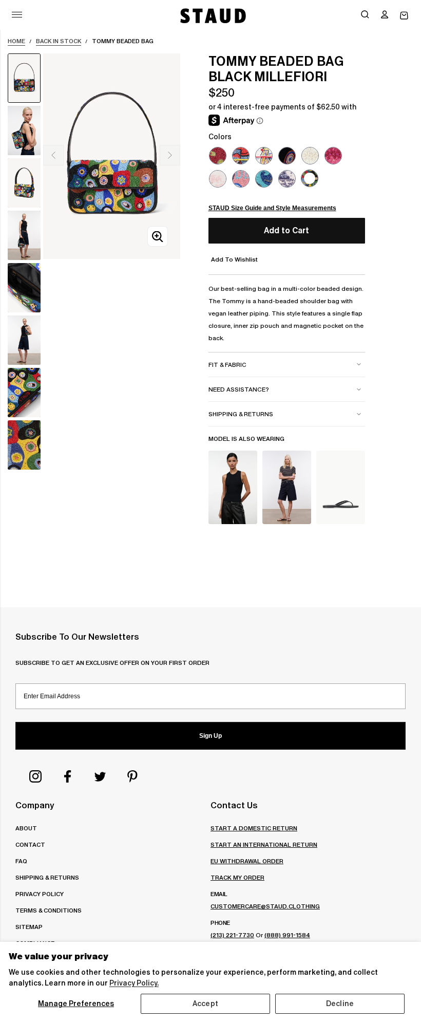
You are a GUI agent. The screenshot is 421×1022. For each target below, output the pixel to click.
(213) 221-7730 (232, 935)
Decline (340, 1003)
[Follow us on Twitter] (100, 776)
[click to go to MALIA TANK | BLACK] (232, 487)
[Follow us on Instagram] (35, 776)
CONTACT (30, 844)
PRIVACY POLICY (39, 893)
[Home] (212, 16)
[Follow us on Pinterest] (132, 776)
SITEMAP (29, 926)
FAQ (21, 861)
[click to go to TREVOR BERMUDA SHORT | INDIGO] (286, 487)
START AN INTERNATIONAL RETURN (263, 844)
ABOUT (26, 828)
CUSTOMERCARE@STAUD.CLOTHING (265, 906)
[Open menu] (17, 15)
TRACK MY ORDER (237, 877)
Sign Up (210, 735)
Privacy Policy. (134, 983)
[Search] (365, 15)
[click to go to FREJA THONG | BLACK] (340, 487)
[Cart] (404, 15)
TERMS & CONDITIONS (48, 910)
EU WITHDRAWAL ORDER (246, 861)
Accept (205, 1003)
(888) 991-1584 (287, 935)
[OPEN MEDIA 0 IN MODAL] (157, 236)
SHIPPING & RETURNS (47, 877)
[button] (384, 15)
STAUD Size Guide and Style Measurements (272, 208)
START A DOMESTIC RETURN (253, 828)
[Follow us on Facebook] (67, 776)
